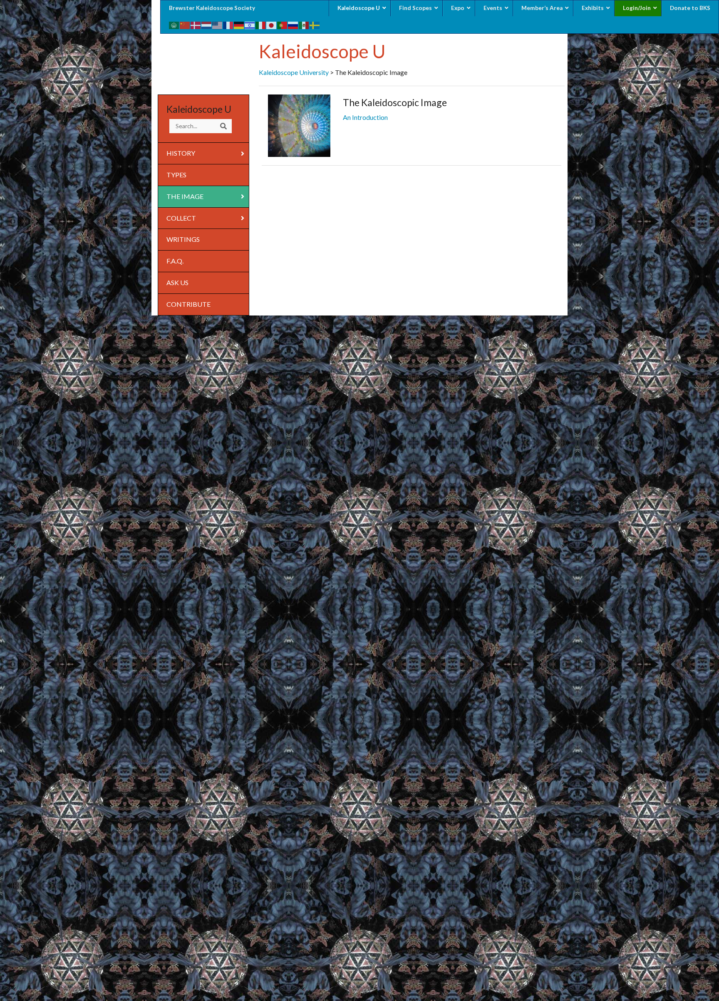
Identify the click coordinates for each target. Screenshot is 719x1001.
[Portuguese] (282, 24)
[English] (217, 24)
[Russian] (293, 24)
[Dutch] (206, 24)
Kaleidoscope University (294, 72)
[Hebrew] (250, 24)
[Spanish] (304, 24)
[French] (228, 24)
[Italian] (260, 24)
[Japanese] (271, 24)
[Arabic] (174, 24)
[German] (239, 24)
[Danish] (196, 24)
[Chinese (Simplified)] (185, 24)
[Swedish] (315, 24)
